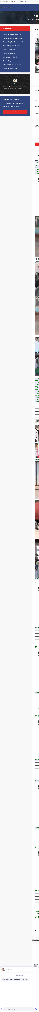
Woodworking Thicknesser (10, 61)
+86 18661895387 (17, 103)
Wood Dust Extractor (9, 53)
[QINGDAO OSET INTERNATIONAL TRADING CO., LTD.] (6, 7)
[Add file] (2, 1009)
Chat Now (15, 112)
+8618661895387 (15, 106)
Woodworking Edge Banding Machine (13, 42)
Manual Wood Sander (9, 49)
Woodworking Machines (10, 68)
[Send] (36, 1009)
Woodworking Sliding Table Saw (12, 34)
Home (29, 19)
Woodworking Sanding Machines (12, 38)
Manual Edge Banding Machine (12, 57)
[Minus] (36, 970)
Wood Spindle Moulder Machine (12, 64)
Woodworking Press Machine (11, 45)
